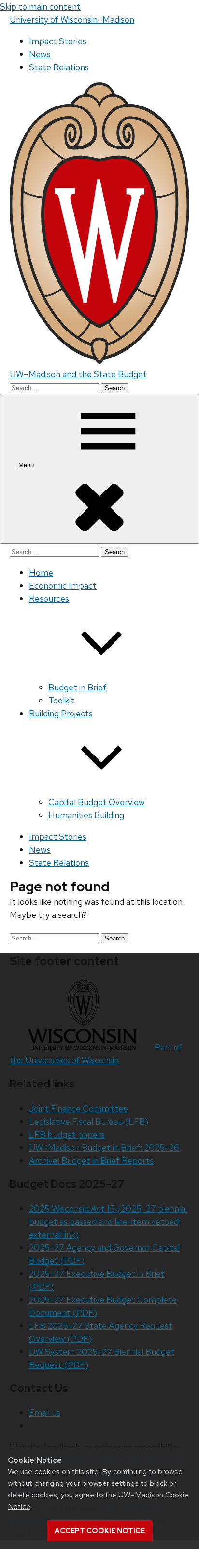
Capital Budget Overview (96, 802)
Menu (27, 465)
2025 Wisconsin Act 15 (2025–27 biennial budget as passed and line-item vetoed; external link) (108, 1221)
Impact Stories (57, 41)
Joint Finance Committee (78, 1108)
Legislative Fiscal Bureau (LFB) (88, 1121)
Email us (44, 1412)
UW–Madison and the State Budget (78, 374)
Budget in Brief (77, 687)
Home (41, 572)
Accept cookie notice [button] (100, 1531)
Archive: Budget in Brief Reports (91, 1160)
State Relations (59, 67)
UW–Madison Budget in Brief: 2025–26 (104, 1147)
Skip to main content (40, 6)
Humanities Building (86, 815)
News (40, 54)
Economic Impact (63, 585)
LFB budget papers (67, 1134)
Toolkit (61, 700)
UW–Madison (72, 19)
